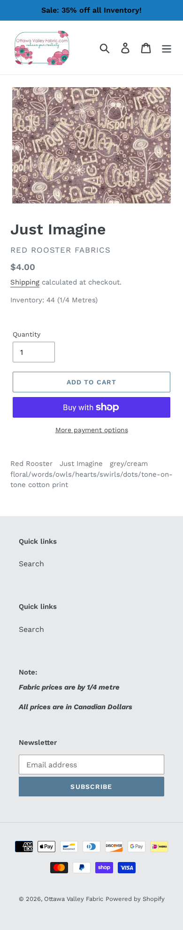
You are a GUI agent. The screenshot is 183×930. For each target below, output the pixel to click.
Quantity (26, 334)
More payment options (91, 430)
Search (31, 563)
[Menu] (166, 47)
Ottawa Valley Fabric (73, 898)
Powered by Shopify (135, 898)
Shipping (24, 282)
